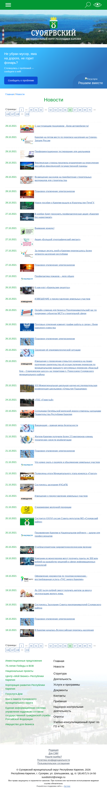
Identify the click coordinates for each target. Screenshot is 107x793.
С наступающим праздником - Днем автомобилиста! (62, 126)
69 (85, 110)
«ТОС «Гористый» (44, 400)
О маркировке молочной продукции (53, 507)
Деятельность (62, 679)
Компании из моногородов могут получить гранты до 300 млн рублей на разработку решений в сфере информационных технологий (66, 561)
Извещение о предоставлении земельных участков (61, 496)
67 (75, 110)
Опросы (59, 716)
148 (17, 114)
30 (31, 110)
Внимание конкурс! (44, 228)
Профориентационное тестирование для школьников (62, 151)
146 (8, 114)
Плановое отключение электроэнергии (55, 191)
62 (50, 110)
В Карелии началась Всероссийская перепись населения (64, 630)
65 (65, 110)
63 (55, 110)
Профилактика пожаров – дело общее (54, 276)
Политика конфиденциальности (53, 760)
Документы (61, 690)
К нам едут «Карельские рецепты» (52, 287)
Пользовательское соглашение (53, 763)
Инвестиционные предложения (23, 660)
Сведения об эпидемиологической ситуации (58, 350)
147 (12, 114)
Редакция (54, 750)
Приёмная (60, 701)
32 (41, 110)
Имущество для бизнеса (19, 724)
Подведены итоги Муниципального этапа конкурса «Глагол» (66, 473)
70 (89, 110)
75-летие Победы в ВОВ (19, 665)
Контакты (59, 695)
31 (36, 110)
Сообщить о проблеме (21, 80)
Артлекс (67, 786)
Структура (60, 673)
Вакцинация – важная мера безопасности (56, 425)
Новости (59, 666)
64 (60, 110)
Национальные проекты (19, 671)
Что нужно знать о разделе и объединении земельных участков (67, 462)
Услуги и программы (67, 684)
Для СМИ (53, 753)
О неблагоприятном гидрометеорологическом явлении (63, 547)
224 (27, 114)
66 (70, 110)
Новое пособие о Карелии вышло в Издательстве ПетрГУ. (64, 203)
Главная (59, 661)
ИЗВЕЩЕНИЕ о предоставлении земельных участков (62, 299)
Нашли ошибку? (53, 757)
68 (80, 110)
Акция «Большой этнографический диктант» (58, 239)
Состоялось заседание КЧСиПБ (51, 485)
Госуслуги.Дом (13, 694)
